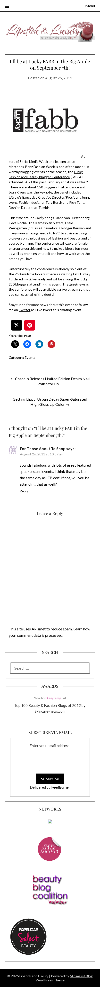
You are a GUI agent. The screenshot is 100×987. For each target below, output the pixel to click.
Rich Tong (76, 202)
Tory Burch (53, 202)
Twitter (24, 310)
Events (30, 357)
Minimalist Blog (81, 976)
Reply (24, 491)
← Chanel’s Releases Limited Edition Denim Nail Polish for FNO (50, 381)
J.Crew (14, 197)
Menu (90, 5)
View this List (50, 698)
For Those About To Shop (43, 448)
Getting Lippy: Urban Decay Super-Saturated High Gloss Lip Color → (50, 401)
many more (17, 233)
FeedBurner (60, 787)
